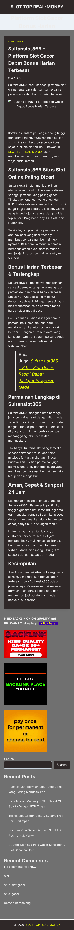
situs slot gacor (14, 885)
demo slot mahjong (17, 903)
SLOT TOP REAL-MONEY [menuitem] (25, 151)
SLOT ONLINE (15, 41)
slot (6, 876)
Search (9, 759)
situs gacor (11, 894)
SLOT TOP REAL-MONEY (43, 924)
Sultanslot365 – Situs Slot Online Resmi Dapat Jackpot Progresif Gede (38, 374)
